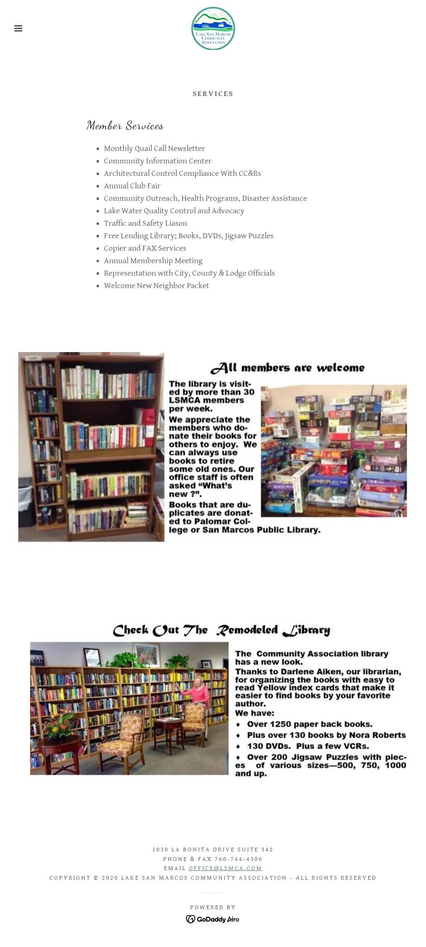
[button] (21, 28)
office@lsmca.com (226, 868)
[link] (213, 28)
